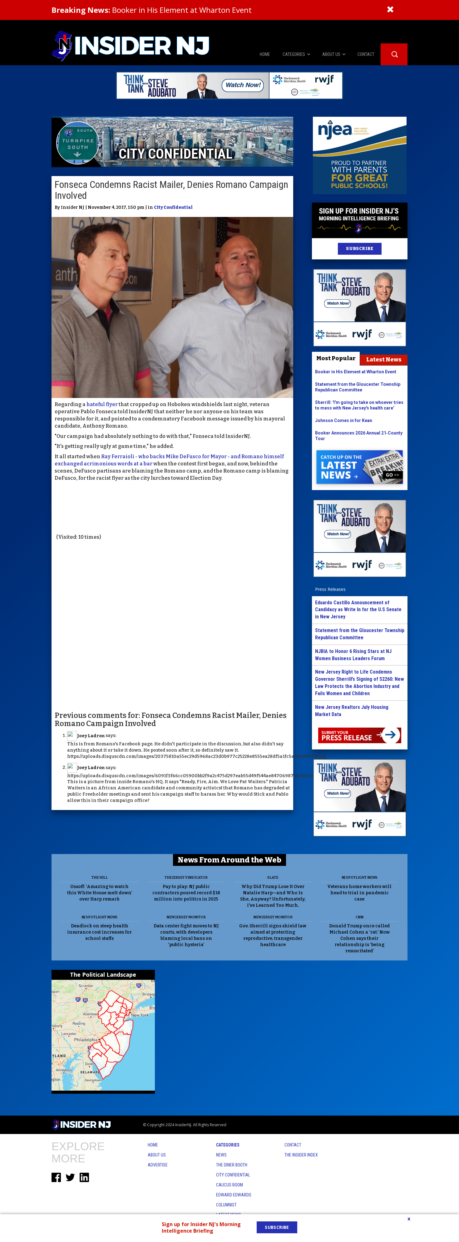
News (221, 1154)
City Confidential (173, 207)
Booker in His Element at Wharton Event (152, 10)
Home (153, 1144)
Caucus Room (229, 1184)
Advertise (158, 1164)
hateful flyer (102, 404)
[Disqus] (172, 625)
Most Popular (336, 358)
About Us (157, 1154)
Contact (292, 1144)
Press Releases (330, 589)
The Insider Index (301, 1154)
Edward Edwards (233, 1194)
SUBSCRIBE (359, 248)
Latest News (384, 359)
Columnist (226, 1204)
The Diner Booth (231, 1164)
